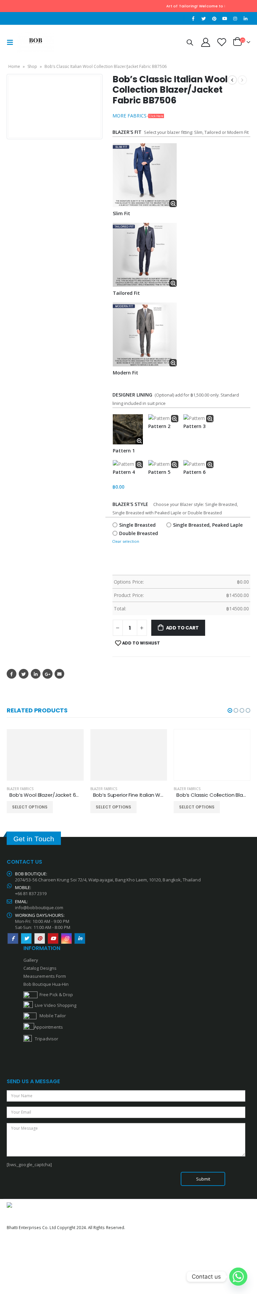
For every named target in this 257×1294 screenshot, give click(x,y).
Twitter (23, 674)
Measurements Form (44, 976)
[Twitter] (203, 18)
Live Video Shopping (54, 1005)
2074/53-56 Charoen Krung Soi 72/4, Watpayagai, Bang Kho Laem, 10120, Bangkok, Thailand (108, 880)
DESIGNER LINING (132, 395)
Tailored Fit (126, 293)
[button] (230, 710)
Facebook (11, 674)
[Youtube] (224, 18)
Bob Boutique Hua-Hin (46, 984)
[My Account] (205, 42)
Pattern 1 (124, 450)
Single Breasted (137, 525)
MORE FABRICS (137, 115)
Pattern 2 (159, 426)
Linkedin (79, 938)
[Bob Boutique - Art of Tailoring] (35, 42)
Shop (32, 66)
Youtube (53, 938)
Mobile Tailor (51, 1016)
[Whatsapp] (238, 1277)
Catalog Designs (40, 968)
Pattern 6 (194, 472)
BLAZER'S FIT (127, 132)
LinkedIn (35, 674)
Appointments (48, 1027)
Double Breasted (138, 533)
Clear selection (125, 541)
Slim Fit (121, 213)
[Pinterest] (214, 18)
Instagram (66, 938)
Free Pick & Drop (55, 994)
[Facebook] (193, 18)
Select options (30, 807)
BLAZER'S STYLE (131, 504)
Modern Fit (125, 372)
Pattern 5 (159, 472)
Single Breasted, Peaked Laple (208, 525)
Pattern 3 (194, 426)
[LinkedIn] (245, 18)
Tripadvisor (46, 1039)
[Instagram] (235, 18)
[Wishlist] (222, 42)
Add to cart (182, 627)
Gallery (30, 960)
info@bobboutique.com (39, 907)
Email (59, 674)
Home (14, 66)
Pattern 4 (124, 472)
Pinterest (39, 938)
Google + (47, 674)
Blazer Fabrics (20, 788)
